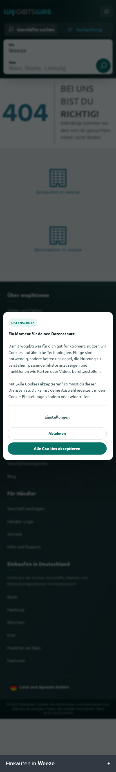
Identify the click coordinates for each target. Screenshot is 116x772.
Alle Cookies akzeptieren (57, 448)
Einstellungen (57, 416)
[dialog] (58, 386)
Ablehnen (57, 433)
